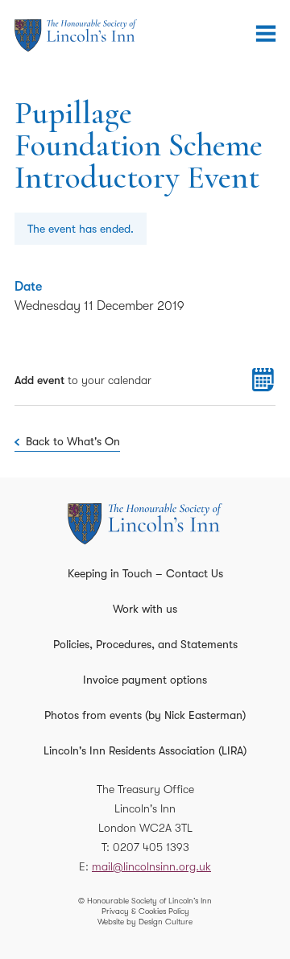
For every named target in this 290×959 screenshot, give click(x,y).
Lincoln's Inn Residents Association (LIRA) (145, 750)
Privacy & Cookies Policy (145, 911)
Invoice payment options (145, 679)
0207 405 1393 (151, 847)
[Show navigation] (266, 34)
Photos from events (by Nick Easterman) (145, 715)
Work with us (145, 608)
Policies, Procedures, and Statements (145, 644)
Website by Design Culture (145, 921)
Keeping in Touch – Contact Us (145, 573)
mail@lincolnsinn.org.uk (151, 866)
